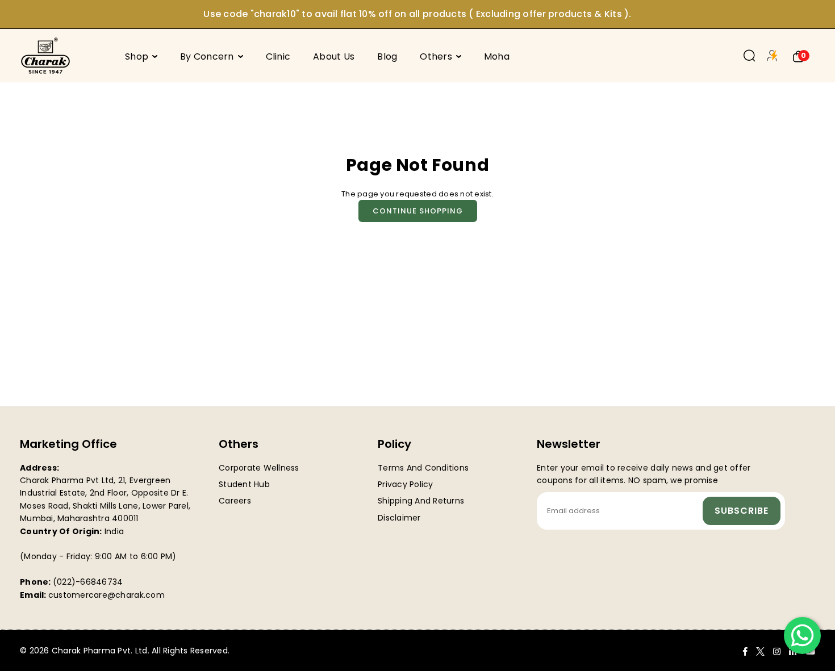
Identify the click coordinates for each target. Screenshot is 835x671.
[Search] (749, 55)
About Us (333, 56)
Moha (497, 56)
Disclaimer (399, 517)
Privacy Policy (405, 484)
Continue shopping (418, 211)
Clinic (278, 56)
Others (436, 56)
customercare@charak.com (106, 595)
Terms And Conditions (423, 467)
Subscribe (742, 510)
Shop (136, 56)
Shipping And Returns (421, 500)
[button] (798, 55)
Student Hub (244, 484)
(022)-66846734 (88, 582)
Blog (387, 56)
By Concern (207, 56)
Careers (235, 500)
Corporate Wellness (259, 467)
